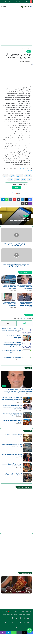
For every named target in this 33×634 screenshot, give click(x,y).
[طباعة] (22, 203)
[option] (16, 216)
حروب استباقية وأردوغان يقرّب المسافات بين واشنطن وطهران (12, 465)
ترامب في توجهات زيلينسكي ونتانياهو (13, 474)
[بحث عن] (31, 7)
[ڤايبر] (30, 203)
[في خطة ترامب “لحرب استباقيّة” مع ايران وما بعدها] (27, 457)
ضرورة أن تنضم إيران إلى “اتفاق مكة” (13, 434)
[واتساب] (6, 199)
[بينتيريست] (14, 199)
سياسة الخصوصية (18, 614)
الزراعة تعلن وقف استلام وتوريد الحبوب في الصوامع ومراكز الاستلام (9, 286)
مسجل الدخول (23, 318)
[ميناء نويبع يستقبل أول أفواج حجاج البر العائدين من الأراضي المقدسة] (27, 415)
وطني (16, 179)
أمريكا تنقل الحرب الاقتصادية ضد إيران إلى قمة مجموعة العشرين (11, 351)
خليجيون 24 (22, 168)
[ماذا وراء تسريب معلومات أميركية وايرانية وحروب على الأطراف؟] (27, 447)
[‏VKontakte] (10, 199)
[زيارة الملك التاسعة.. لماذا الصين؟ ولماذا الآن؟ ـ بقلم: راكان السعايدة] (8, 297)
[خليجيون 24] (22, 6)
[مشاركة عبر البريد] (26, 203)
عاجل (24, 614)
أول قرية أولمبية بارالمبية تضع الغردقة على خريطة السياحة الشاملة (12, 421)
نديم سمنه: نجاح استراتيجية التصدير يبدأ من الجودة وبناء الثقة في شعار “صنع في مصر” (18, 390)
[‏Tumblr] (18, 199)
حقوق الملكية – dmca (8, 614)
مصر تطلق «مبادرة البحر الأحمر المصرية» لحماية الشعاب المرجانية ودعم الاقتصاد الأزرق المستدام (12, 407)
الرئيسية (28, 48)
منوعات (23, 48)
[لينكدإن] (22, 199)
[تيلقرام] (3, 199)
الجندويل (19, 176)
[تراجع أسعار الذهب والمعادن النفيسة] (27, 360)
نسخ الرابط (16, 187)
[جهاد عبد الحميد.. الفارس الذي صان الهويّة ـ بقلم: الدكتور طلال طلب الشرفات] (24, 279)
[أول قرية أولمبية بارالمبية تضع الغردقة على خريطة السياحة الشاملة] (27, 422)
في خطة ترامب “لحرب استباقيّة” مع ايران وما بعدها (12, 455)
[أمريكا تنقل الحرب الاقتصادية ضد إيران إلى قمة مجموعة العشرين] (27, 352)
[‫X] (26, 199)
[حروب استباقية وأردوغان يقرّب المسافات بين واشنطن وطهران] (27, 467)
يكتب (10, 179)
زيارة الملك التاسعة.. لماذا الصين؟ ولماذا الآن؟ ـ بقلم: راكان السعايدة (9, 303)
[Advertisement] (16, 27)
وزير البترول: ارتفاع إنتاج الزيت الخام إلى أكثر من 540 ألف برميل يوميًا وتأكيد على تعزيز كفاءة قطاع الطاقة (12, 399)
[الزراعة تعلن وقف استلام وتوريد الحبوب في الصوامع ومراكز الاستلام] (8, 279)
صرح (5, 176)
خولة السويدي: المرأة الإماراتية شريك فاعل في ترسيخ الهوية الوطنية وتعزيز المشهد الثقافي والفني (12, 344)
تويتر (26, 170)
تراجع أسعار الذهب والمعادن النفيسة (12, 357)
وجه (23, 179)
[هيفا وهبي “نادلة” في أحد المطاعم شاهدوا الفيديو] (27, 338)
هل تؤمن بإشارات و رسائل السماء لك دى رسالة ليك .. (17, 591)
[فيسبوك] (30, 199)
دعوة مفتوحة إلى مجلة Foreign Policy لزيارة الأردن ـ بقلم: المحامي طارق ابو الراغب (25, 304)
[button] (29, 630)
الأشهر (8, 323)
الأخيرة (24, 323)
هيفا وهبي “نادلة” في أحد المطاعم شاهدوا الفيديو (12, 336)
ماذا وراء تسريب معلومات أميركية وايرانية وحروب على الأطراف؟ (12, 445)
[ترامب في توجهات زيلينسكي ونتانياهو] (27, 477)
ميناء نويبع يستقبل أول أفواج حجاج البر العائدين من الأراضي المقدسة (12, 414)
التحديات (27, 176)
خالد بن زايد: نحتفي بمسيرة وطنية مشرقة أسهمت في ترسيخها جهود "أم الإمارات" (11, 329)
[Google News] (16, 193)
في (29, 179)
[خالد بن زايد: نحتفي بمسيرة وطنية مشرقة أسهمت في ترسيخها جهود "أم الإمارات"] (27, 330)
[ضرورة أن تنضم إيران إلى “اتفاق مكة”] (27, 438)
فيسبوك (29, 170)
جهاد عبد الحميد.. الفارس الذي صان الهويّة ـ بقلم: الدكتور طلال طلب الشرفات (24, 286)
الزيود (11, 176)
